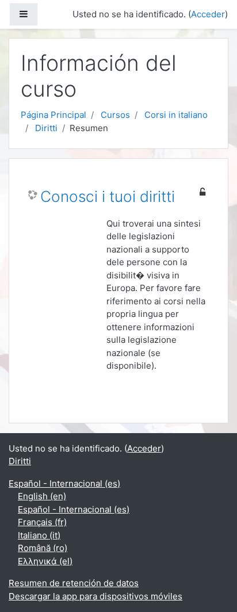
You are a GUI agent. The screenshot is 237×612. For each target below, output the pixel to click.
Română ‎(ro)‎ (42, 547)
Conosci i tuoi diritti (107, 196)
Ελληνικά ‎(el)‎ (45, 561)
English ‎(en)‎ (42, 496)
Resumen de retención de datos (74, 582)
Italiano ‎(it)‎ (39, 535)
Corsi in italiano (176, 114)
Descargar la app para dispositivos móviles (95, 596)
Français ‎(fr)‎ (42, 522)
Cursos (115, 114)
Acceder (208, 14)
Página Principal (53, 114)
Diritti (46, 128)
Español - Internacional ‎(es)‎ (64, 483)
